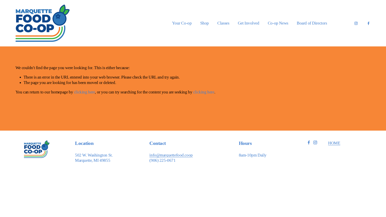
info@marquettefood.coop (171, 155)
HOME (334, 143)
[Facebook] (368, 23)
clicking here (84, 92)
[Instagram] (356, 23)
